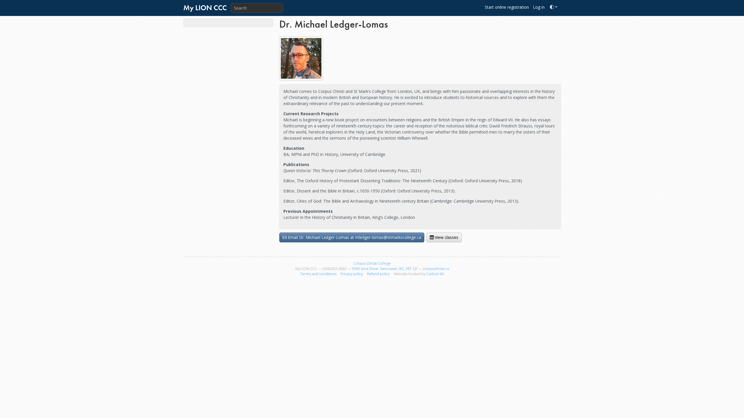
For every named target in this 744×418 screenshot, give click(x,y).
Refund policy (378, 273)
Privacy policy (352, 273)
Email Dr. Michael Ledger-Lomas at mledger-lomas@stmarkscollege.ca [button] (354, 237)
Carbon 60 (435, 273)
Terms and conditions (318, 273)
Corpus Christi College (372, 263)
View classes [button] (446, 237)
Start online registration (507, 7)
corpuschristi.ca (436, 268)
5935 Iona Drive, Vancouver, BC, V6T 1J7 (385, 268)
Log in (539, 7)
